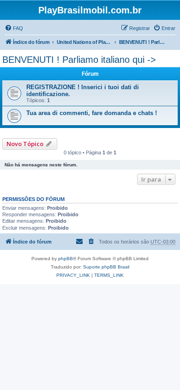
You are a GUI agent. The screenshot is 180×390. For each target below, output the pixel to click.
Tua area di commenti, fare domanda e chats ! (91, 113)
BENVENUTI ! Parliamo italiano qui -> (79, 60)
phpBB (65, 258)
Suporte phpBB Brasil (106, 266)
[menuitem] (14, 28)
